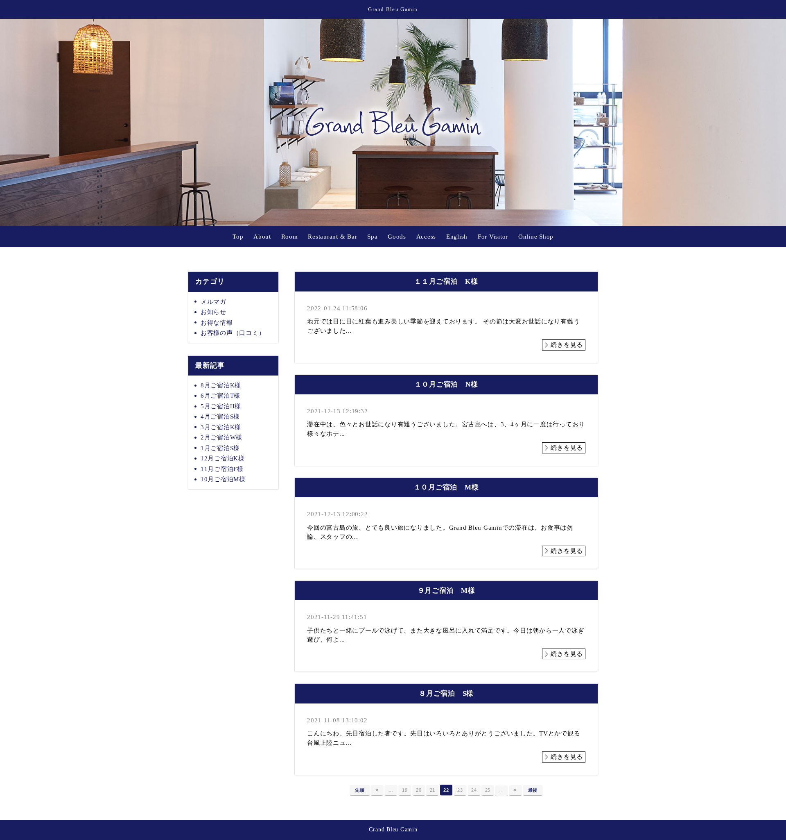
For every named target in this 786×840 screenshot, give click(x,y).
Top (238, 236)
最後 (533, 790)
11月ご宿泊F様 (222, 469)
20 (419, 790)
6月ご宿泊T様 (220, 395)
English (457, 236)
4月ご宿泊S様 (220, 416)
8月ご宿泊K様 (221, 385)
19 (405, 790)
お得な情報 (217, 322)
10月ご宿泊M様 (223, 479)
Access (426, 236)
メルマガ (213, 301)
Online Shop (535, 236)
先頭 (360, 790)
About (262, 236)
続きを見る (567, 344)
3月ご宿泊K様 (221, 427)
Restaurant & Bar (332, 236)
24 (474, 790)
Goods (397, 236)
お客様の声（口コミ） (233, 333)
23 (460, 790)
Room (289, 236)
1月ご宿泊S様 (220, 448)
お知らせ (213, 312)
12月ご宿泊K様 (223, 458)
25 (488, 790)
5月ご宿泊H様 (221, 406)
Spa (372, 236)
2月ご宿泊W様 (221, 437)
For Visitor (493, 236)
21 (433, 790)
